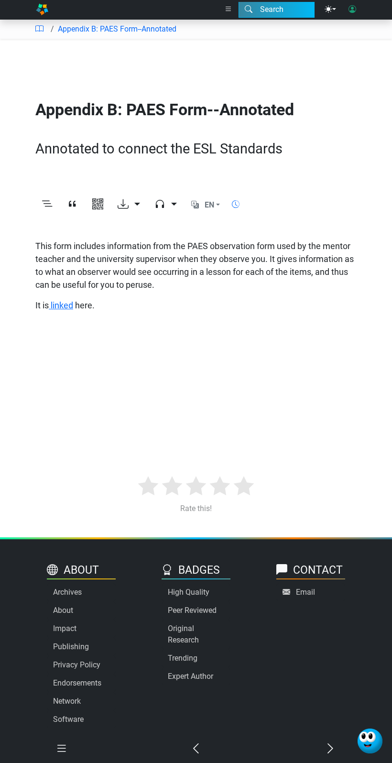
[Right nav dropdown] (228, 9)
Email (305, 592)
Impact (64, 628)
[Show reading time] (235, 204)
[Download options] (128, 205)
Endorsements (77, 682)
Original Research (183, 634)
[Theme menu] (330, 9)
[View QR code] (97, 205)
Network (67, 701)
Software (68, 719)
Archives (67, 592)
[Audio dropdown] (165, 205)
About (63, 610)
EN (209, 204)
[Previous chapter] (196, 749)
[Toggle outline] (47, 205)
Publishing (71, 646)
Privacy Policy (76, 664)
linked (61, 305)
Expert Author (190, 676)
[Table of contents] (39, 29)
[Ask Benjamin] (370, 741)
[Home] (42, 10)
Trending (182, 658)
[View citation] (72, 205)
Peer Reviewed (192, 610)
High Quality (188, 592)
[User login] (352, 9)
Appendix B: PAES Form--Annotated (117, 28)
